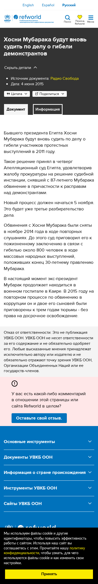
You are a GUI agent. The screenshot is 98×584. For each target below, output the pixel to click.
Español (48, 5)
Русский (69, 5)
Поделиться (49, 93)
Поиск (67, 21)
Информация (47, 109)
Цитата (16, 93)
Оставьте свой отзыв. (39, 418)
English (28, 5)
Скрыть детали (17, 67)
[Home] (29, 18)
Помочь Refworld (80, 22)
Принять (49, 574)
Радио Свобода (65, 78)
